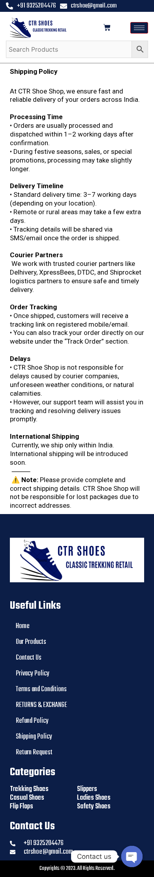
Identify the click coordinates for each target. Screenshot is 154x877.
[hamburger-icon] (139, 28)
